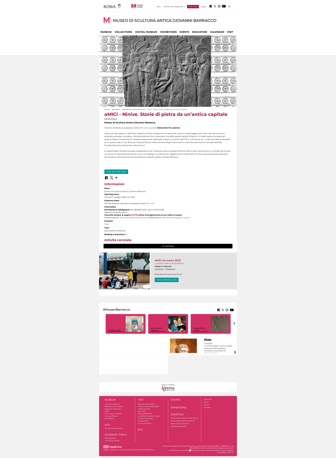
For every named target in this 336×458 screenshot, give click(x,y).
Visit (230, 32)
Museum (106, 32)
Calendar (217, 32)
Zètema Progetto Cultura (178, 217)
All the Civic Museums (173, 7)
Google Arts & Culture (199, 329)
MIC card (144, 128)
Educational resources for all (133, 109)
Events (184, 32)
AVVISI (134, 215)
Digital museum (146, 32)
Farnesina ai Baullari (113, 428)
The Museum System (114, 414)
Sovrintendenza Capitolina (132, 217)
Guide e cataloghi (145, 418)
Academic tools (116, 434)
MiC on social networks (156, 329)
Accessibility (143, 421)
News (206, 402)
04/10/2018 (218, 348)
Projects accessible (179, 426)
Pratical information (146, 404)
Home (106, 109)
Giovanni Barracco (112, 404)
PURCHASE (193, 7)
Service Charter (111, 416)
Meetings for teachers (180, 423)
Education (199, 32)
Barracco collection (113, 409)
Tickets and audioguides (148, 406)
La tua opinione (144, 423)
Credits (223, 450)
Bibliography (110, 438)
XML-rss (230, 452)
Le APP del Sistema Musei (149, 416)
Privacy (194, 450)
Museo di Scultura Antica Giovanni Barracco (164, 20)
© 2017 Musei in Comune (178, 450)
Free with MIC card (116, 171)
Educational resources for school (184, 418)
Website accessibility (225, 451)
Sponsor (207, 407)
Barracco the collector (114, 406)
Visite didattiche (145, 414)
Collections (123, 32)
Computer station (112, 441)
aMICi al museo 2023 (168, 260)
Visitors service (144, 409)
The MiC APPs (114, 330)
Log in (203, 7)
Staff (107, 411)
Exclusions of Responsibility (208, 450)
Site (107, 425)
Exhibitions (168, 32)
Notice (206, 405)
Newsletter (109, 418)
